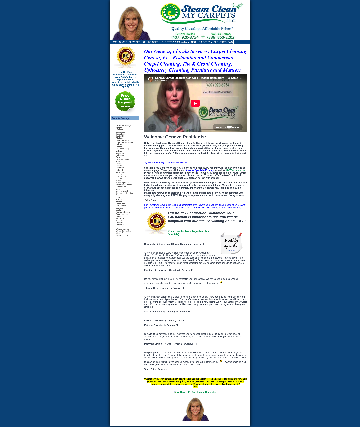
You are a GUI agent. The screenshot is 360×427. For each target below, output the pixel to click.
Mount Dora (120, 180)
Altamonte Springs (123, 126)
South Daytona (122, 214)
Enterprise (120, 155)
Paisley (119, 199)
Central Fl (120, 136)
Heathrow (120, 168)
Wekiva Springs (122, 229)
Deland (119, 147)
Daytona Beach (122, 140)
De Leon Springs (123, 149)
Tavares (119, 220)
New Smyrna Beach (124, 185)
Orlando (119, 189)
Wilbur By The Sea (123, 231)
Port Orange (121, 206)
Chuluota (119, 138)
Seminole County (123, 212)
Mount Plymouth (122, 182)
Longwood (120, 178)
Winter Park (121, 233)
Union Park (120, 225)
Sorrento (119, 216)
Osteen (119, 195)
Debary (119, 145)
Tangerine (120, 218)
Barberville (120, 130)
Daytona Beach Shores (125, 142)
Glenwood (120, 166)
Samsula (119, 208)
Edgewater (120, 153)
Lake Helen (120, 172)
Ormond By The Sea (124, 193)
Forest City (120, 161)
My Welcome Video (236, 170)
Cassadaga (120, 132)
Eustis (118, 157)
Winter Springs (122, 235)
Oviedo (119, 197)
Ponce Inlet (120, 204)
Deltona (119, 151)
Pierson (119, 201)
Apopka (119, 128)
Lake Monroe (121, 176)
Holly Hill (119, 170)
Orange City (121, 187)
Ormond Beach (122, 191)
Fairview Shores (122, 159)
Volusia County (122, 227)
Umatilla (119, 223)
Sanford (119, 210)
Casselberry (121, 134)
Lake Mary (120, 174)
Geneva (119, 163)
